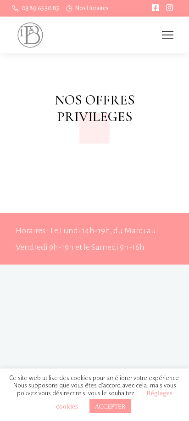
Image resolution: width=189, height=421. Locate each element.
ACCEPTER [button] (110, 406)
